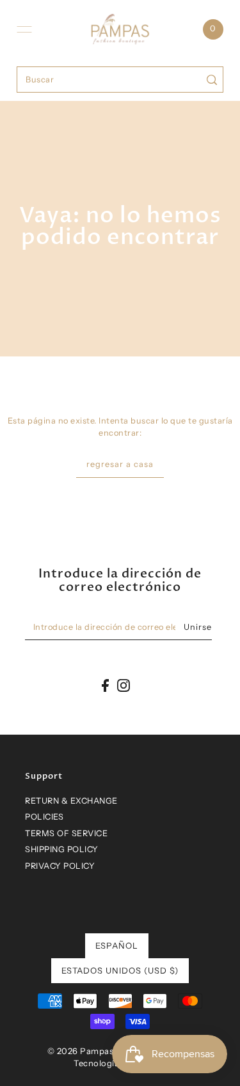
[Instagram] (123, 685)
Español (116, 945)
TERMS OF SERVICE (66, 833)
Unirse (198, 627)
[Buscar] (211, 79)
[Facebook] (105, 685)
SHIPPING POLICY (62, 849)
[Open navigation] (24, 29)
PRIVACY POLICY (60, 866)
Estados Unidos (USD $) (120, 970)
